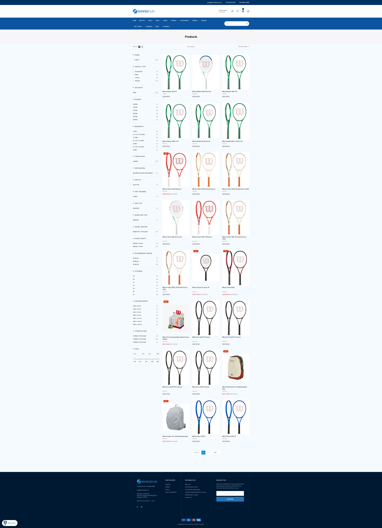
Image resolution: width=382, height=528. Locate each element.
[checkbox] (146, 60)
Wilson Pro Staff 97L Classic (231, 337)
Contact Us (188, 497)
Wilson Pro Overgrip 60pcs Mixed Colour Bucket (176, 338)
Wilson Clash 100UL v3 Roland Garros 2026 (175, 288)
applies (236, 488)
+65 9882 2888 (244, 2)
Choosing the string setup (192, 489)
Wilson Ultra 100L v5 (229, 436)
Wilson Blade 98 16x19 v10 (201, 141)
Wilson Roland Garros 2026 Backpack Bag (234, 388)
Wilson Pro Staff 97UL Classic (172, 387)
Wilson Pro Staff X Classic (200, 387)
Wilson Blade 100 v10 (170, 91)
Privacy (167, 489)
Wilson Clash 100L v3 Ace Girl (172, 237)
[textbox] (140, 353)
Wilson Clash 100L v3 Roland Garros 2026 (234, 238)
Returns (167, 487)
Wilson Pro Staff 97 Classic (201, 337)
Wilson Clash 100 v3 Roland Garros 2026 (235, 189)
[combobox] (236, 23)
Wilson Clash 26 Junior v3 (200, 287)
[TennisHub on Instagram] (141, 507)
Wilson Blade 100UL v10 (170, 141)
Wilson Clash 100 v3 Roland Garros (203, 189)
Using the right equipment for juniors (195, 492)
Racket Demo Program (191, 495)
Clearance (148, 26)
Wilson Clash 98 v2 (228, 287)
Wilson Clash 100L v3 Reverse (202, 237)
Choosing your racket (191, 487)
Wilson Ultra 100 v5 (198, 436)
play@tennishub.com (214, 2)
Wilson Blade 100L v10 (229, 91)
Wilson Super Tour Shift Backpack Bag (175, 436)
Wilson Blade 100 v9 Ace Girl (201, 91)
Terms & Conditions (171, 492)
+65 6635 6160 (230, 2)
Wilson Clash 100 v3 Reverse (172, 189)
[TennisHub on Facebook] (137, 507)
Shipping (168, 484)
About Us (188, 484)
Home (134, 20)
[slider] (134, 359)
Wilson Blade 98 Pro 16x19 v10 (232, 141)
